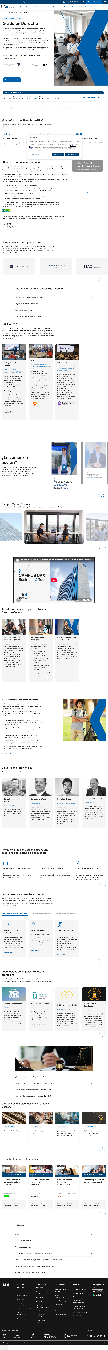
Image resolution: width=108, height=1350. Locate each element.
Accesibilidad (81, 1343)
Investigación (24, 2)
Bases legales (8, 952)
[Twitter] (98, 1336)
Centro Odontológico (61, 1301)
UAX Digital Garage (60, 1314)
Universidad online (23, 1292)
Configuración (35, 154)
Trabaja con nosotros (79, 1289)
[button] (104, 279)
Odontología (39, 1297)
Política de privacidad (39, 1343)
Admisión (105, 7)
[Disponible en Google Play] (99, 1295)
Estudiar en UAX (69, 7)
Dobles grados (21, 1299)
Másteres (37, 7)
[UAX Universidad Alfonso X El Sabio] (8, 6)
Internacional (95, 7)
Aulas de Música (60, 1318)
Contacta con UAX (7, 754)
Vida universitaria (82, 7)
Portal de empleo (78, 1293)
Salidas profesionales (64, 108)
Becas (99, 108)
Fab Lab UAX (58, 1310)
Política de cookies (55, 1343)
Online (22, 7)
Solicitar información (94, 2)
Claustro (84, 108)
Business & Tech (41, 1311)
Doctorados (46, 7)
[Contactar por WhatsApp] (64, 2)
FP (53, 7)
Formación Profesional (24, 1309)
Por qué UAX (11, 108)
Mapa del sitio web (79, 1316)
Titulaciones (12, 12)
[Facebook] (87, 1336)
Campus (44, 108)
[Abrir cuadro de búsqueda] (83, 2)
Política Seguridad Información (10, 1343)
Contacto (5, 2)
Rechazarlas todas (58, 154)
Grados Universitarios (23, 1295)
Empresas (33, 2)
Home (4, 12)
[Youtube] (91, 1336)
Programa (28, 108)
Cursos (59, 7)
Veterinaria (39, 1301)
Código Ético (69, 1343)
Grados (28, 7)
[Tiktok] (104, 1336)
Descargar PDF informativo (91, 97)
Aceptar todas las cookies (72, 154)
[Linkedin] (94, 1336)
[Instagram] (101, 1336)
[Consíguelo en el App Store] (99, 1291)
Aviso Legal (26, 1343)
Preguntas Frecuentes (80, 1312)
